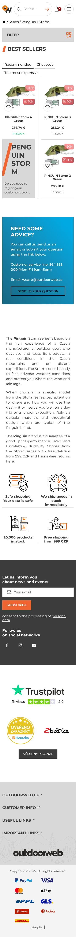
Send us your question (38, 291)
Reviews (18, 702)
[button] (8, 107)
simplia (37, 927)
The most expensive (21, 73)
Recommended (17, 65)
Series (14, 22)
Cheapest (45, 65)
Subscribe (17, 605)
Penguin (29, 22)
